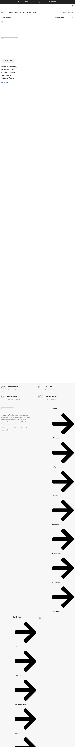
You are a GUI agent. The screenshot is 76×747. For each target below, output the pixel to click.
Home (3, 12)
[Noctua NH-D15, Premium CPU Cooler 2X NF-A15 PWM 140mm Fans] (9, 29)
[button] (7, 61)
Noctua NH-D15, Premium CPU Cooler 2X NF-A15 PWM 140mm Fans (9, 72)
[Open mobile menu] (2, 6)
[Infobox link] (18, 389)
